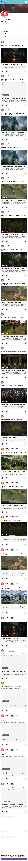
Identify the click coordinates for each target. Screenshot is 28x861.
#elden (7, 114)
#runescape (24, 351)
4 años (6, 111)
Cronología (3, 26)
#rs (24, 181)
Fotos (25, 26)
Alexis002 (7, 41)
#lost (26, 385)
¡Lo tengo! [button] (14, 859)
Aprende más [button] (21, 856)
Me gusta (15, 26)
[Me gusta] (14, 71)
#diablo (25, 45)
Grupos (9, 26)
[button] (26, 2)
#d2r (5, 80)
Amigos (20, 26)
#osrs (14, 318)
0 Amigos (5, 31)
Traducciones (11, 111)
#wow (24, 719)
